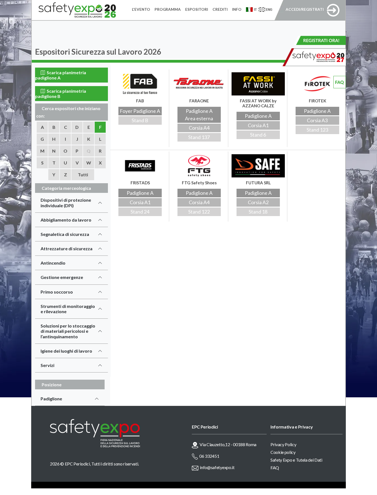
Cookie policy (283, 452)
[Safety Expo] (110, 433)
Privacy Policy (283, 444)
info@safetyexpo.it (217, 467)
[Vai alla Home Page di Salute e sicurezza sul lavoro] (74, 10)
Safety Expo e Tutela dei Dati (296, 459)
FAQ (274, 467)
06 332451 (209, 456)
